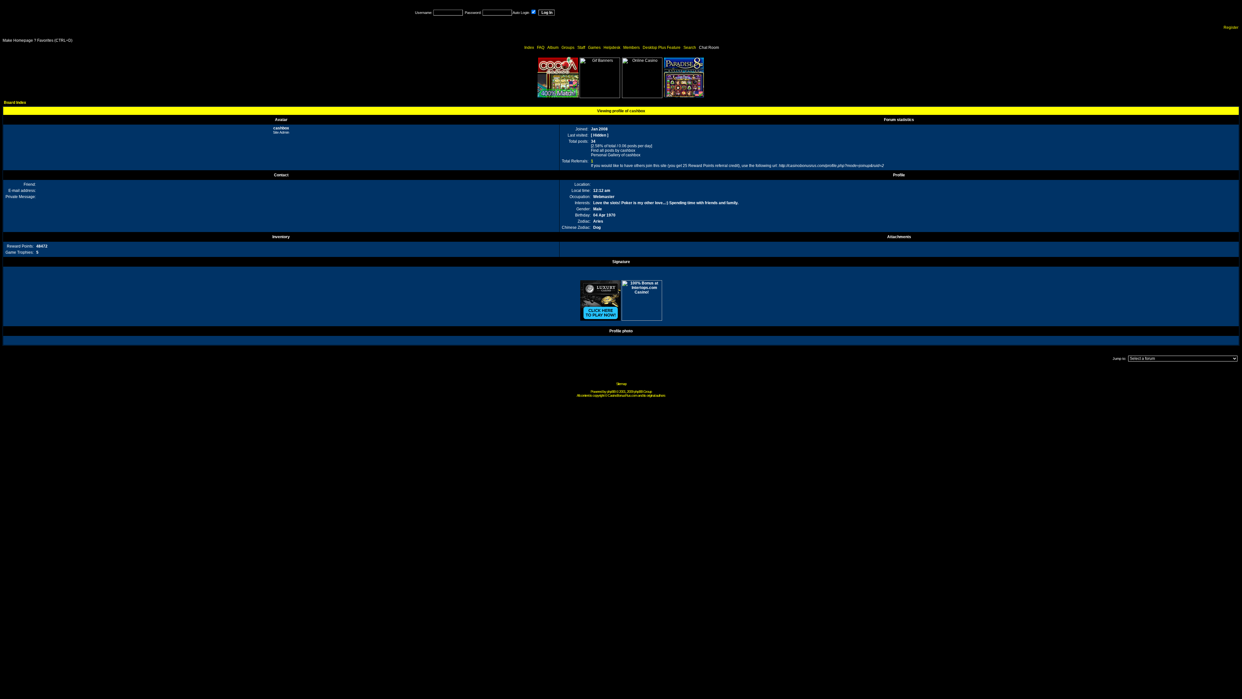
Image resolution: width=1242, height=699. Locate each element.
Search (689, 47)
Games (594, 47)
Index (529, 47)
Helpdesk (612, 47)
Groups (567, 47)
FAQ (540, 47)
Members (631, 47)
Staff (581, 47)
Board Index (15, 102)
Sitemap (621, 384)
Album (553, 47)
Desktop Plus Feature (662, 47)
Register (1231, 27)
